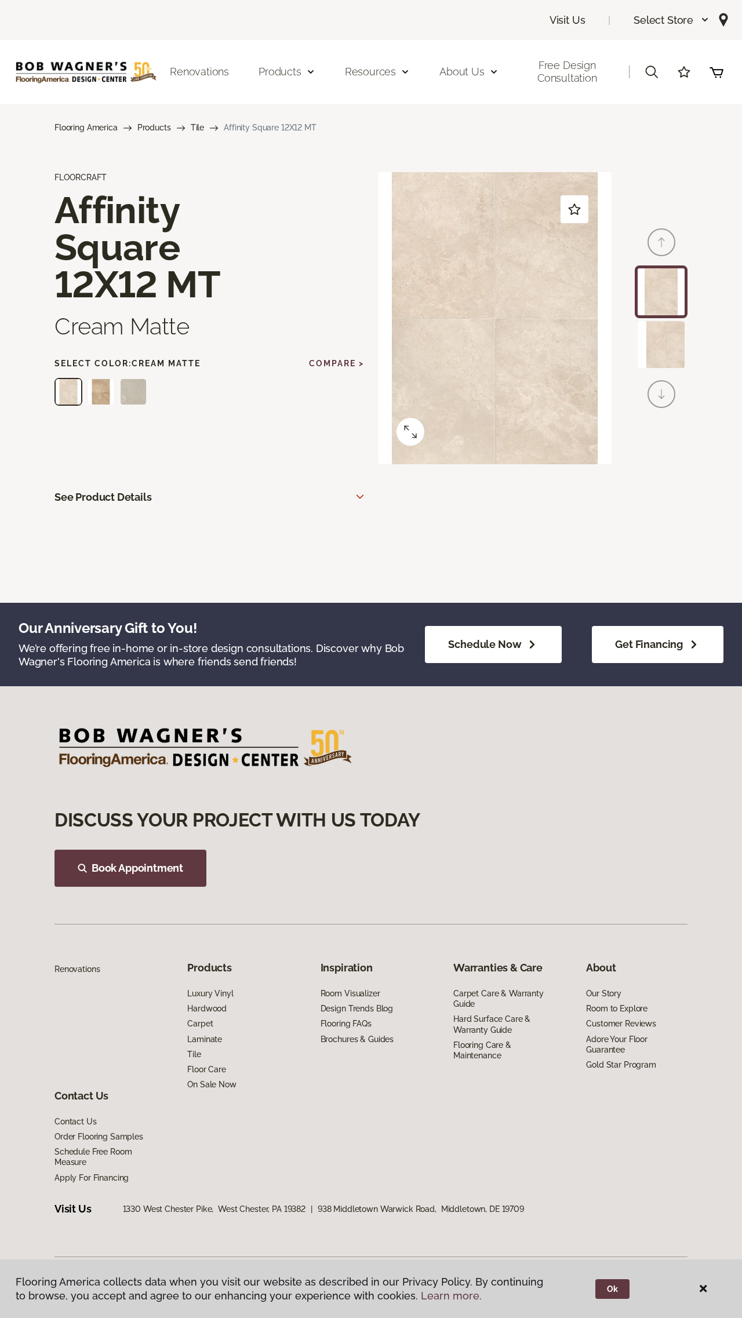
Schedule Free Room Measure (93, 1157)
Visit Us (567, 20)
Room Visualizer (350, 993)
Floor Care (206, 1069)
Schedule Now (484, 644)
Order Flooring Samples (98, 1136)
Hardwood (207, 1008)
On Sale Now (211, 1084)
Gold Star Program (621, 1064)
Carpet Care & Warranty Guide (498, 998)
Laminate (204, 1039)
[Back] (661, 242)
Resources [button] (370, 71)
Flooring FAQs (346, 1023)
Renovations (199, 71)
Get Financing (649, 644)
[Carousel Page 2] (661, 344)
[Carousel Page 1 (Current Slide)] (661, 291)
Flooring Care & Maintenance (482, 1050)
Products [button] (280, 71)
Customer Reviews (621, 1023)
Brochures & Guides (357, 1039)
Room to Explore (617, 1008)
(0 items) (716, 72)
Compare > (336, 363)
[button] (672, 20)
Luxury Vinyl (210, 993)
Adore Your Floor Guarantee (617, 1044)
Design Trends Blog (357, 1008)
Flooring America (86, 127)
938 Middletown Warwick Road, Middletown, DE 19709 (421, 1209)
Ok (612, 1289)
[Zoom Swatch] (410, 432)
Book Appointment (137, 868)
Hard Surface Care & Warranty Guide (491, 1024)
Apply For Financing (91, 1177)
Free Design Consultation (567, 71)
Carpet (200, 1023)
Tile (197, 127)
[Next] (661, 394)
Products (154, 127)
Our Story (603, 993)
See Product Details (103, 497)
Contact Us (75, 1121)
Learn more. (451, 1296)
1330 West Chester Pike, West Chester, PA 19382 (214, 1209)
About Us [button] (462, 71)
